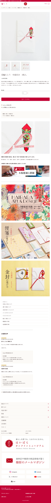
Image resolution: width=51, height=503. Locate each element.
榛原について (4, 417)
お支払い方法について (7, 304)
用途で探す (4, 410)
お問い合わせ (3, 496)
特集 (2, 413)
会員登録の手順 (6, 324)
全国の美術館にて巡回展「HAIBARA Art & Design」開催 (11, 0)
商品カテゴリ (4, 403)
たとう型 (14, 7)
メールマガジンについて (8, 312)
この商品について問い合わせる (9, 107)
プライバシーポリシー (5, 493)
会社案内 (3, 423)
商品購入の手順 (6, 321)
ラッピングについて (7, 315)
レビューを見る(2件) (7, 105)
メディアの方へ (28, 431)
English (27, 433)
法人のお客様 (4, 431)
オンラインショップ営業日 (6, 433)
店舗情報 (3, 420)
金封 (9, 7)
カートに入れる (26, 99)
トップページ (4, 7)
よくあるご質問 (28, 496)
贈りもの (3, 407)
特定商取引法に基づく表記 (30, 493)
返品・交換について (7, 318)
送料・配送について (7, 307)
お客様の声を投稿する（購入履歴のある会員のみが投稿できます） (16, 392)
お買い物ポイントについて (8, 310)
